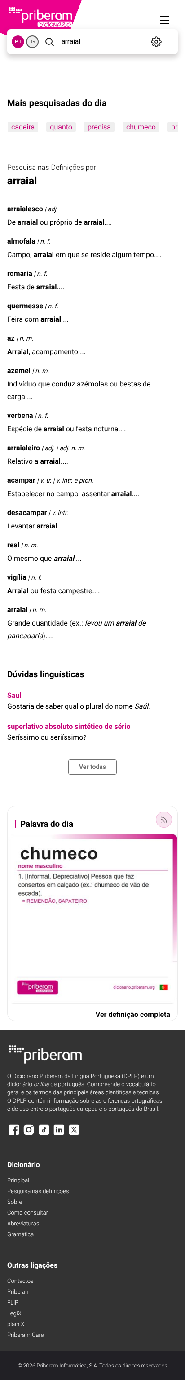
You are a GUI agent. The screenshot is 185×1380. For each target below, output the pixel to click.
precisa (99, 127)
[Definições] (156, 42)
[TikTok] (44, 1134)
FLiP (12, 1303)
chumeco (141, 127)
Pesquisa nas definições (38, 1191)
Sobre (14, 1202)
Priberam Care (25, 1335)
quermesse (25, 306)
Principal (18, 1180)
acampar (21, 480)
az (11, 338)
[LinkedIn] (59, 1134)
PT (18, 41)
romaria (19, 273)
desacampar (27, 512)
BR (32, 41)
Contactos (20, 1281)
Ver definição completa (133, 1014)
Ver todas (92, 767)
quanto (61, 127)
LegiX (14, 1313)
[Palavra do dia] (164, 820)
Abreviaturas (23, 1223)
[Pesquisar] (49, 42)
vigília (16, 577)
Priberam (19, 1292)
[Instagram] (28, 1134)
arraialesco (25, 208)
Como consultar (27, 1213)
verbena (20, 415)
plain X (15, 1324)
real (13, 545)
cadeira (23, 127)
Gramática (20, 1234)
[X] (74, 1134)
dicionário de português (45, 1084)
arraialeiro (23, 448)
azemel (19, 370)
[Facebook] (14, 1134)
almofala (21, 241)
